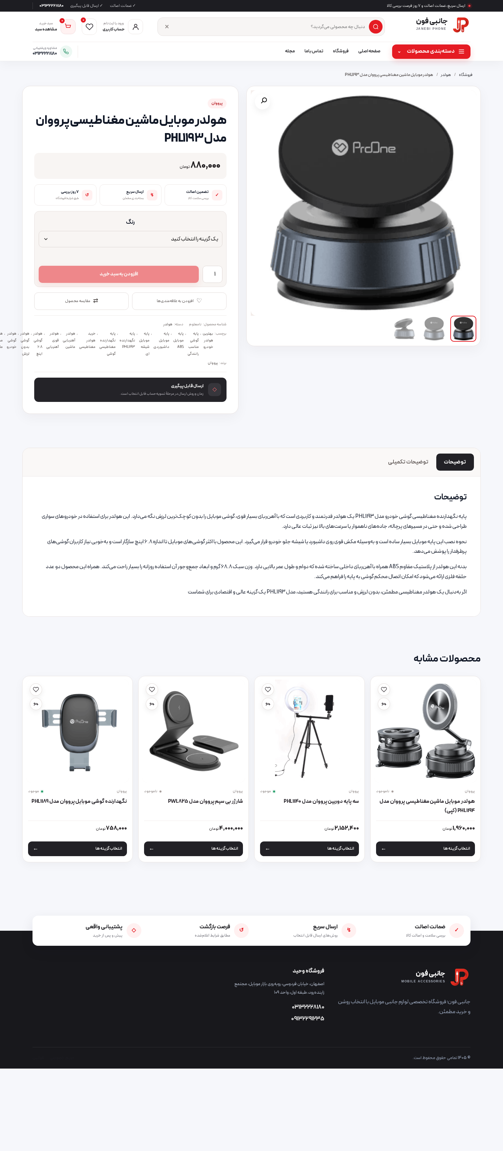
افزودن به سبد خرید (119, 274)
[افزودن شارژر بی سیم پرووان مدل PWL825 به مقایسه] (152, 704)
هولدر (446, 75)
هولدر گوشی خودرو (11, 340)
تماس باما (314, 51)
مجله (290, 51)
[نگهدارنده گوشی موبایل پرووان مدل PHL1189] (77, 731)
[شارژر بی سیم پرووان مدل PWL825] (193, 731)
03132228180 (51, 6)
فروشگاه (341, 51)
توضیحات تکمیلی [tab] (408, 462)
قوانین (38, 1058)
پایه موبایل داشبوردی (161, 340)
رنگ (130, 222)
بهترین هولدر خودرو (208, 340)
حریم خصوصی (62, 1058)
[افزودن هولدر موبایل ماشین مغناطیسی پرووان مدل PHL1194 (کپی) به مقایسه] (384, 704)
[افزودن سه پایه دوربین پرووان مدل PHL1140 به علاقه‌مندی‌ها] (268, 689)
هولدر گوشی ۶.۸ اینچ (37, 343)
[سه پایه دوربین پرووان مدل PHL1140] (309, 731)
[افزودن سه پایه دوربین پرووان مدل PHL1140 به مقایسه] (268, 704)
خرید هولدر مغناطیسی (87, 340)
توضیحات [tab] (455, 462)
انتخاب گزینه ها (456, 849)
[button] (262, 101)
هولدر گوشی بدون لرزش (24, 343)
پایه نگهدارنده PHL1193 (127, 340)
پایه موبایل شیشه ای (144, 343)
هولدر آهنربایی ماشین (69, 340)
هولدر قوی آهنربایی (52, 340)
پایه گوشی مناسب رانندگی (193, 343)
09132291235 (307, 1019)
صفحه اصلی (369, 51)
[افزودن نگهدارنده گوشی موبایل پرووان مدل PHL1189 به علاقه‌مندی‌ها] (36, 689)
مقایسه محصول (81, 301)
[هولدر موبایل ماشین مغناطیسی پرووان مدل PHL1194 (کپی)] (425, 731)
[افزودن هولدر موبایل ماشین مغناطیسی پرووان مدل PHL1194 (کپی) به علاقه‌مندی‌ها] (384, 689)
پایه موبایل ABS (178, 340)
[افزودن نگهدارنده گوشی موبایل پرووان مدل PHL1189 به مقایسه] (36, 704)
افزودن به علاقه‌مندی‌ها (179, 301)
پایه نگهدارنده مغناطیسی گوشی (107, 343)
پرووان (217, 103)
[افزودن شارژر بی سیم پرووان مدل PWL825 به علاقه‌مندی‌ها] (152, 689)
